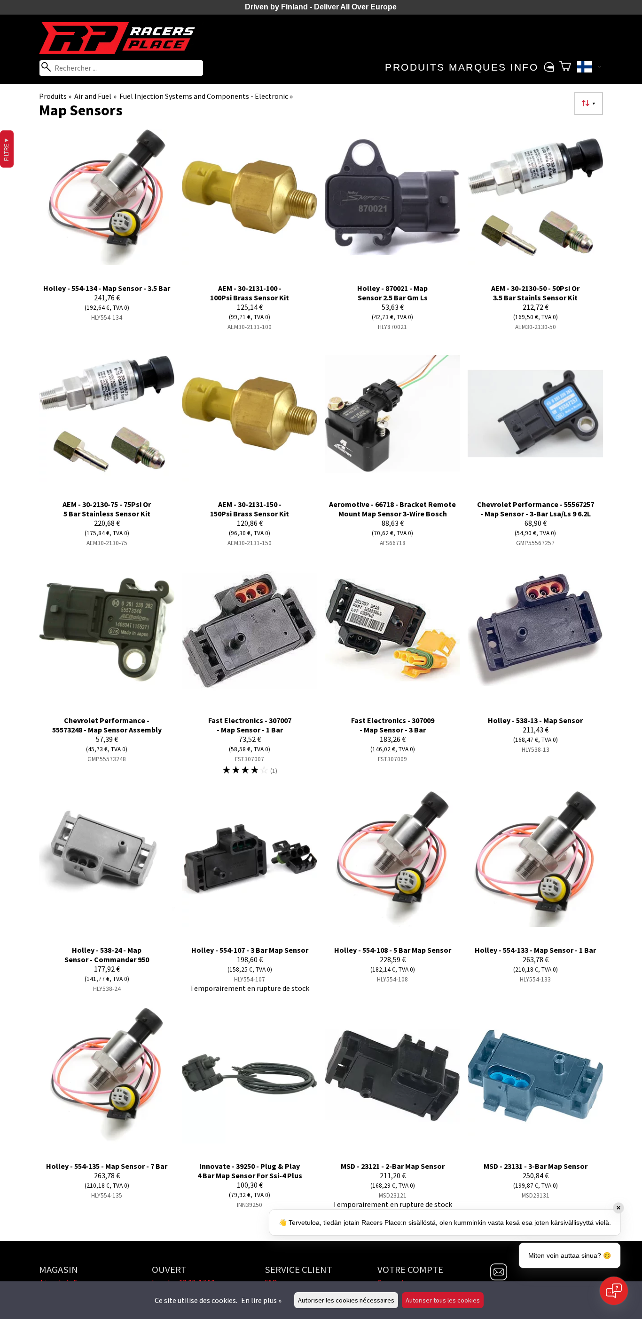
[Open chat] (614, 1291)
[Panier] (565, 67)
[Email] (498, 1277)
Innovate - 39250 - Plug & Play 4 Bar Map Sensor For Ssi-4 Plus (249, 1170)
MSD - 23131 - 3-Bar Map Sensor (535, 1166)
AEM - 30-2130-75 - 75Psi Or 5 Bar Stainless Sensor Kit (107, 508)
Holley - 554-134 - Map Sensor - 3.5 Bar (106, 288)
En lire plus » (261, 1300)
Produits (415, 67)
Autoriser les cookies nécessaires (346, 1300)
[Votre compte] (549, 67)
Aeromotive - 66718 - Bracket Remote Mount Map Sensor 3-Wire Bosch (392, 508)
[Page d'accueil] (121, 51)
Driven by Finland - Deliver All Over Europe (321, 7)
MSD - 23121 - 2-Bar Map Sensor (393, 1166)
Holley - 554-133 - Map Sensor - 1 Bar (535, 950)
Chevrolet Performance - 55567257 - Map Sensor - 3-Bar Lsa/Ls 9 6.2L (535, 508)
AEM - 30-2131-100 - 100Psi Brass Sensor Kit (249, 292)
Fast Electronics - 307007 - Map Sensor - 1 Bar (249, 725)
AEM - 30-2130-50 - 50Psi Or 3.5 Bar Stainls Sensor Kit (535, 292)
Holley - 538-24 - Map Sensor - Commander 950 (106, 954)
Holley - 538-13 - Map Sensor (535, 720)
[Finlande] (589, 68)
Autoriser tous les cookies (443, 1300)
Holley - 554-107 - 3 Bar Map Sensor (249, 950)
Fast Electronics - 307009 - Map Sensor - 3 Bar (392, 725)
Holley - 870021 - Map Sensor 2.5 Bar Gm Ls (392, 292)
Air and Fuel (95, 96)
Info (524, 67)
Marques (478, 67)
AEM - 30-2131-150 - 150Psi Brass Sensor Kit (249, 508)
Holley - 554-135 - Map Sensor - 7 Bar (106, 1166)
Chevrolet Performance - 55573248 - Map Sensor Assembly (107, 725)
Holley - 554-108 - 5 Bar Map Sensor (392, 950)
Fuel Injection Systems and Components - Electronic (206, 96)
